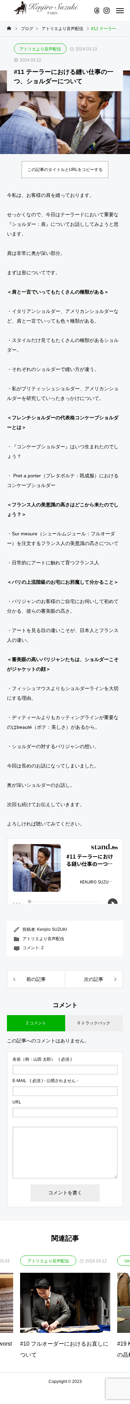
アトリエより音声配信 (40, 49)
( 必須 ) (42, 1059)
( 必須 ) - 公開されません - (45, 1081)
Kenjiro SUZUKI (52, 929)
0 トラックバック (94, 1023)
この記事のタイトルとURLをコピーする (65, 169)
